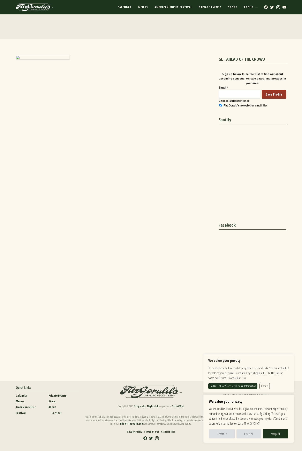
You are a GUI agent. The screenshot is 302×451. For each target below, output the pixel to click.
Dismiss (264, 386)
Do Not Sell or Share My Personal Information (233, 386)
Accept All (275, 434)
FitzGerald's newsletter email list (245, 105)
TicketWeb (178, 406)
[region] (248, 419)
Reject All (248, 434)
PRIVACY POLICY (251, 423)
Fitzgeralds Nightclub (146, 406)
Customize (222, 434)
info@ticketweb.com (132, 423)
